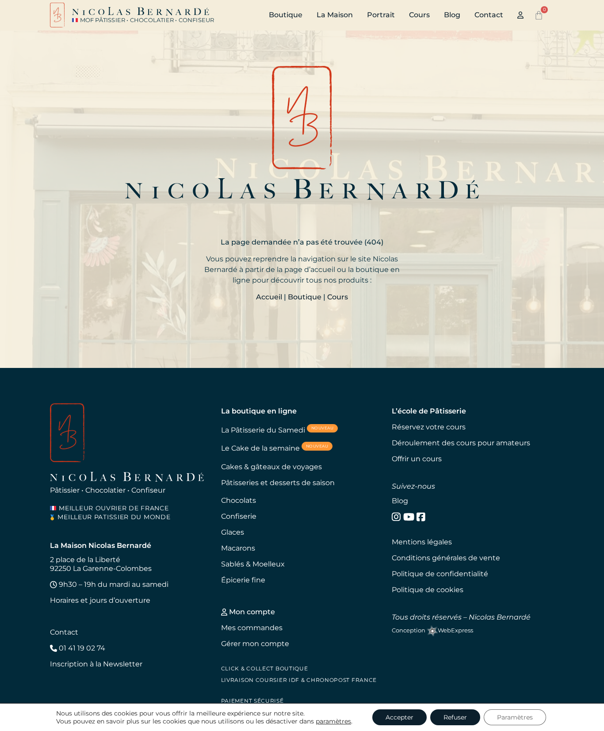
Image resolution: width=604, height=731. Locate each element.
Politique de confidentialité (440, 574)
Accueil (269, 297)
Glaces (232, 532)
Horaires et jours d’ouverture (100, 600)
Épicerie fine (243, 580)
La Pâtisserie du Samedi (277, 429)
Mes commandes (252, 628)
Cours (419, 15)
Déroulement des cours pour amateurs (461, 443)
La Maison (335, 15)
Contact (488, 15)
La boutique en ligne (259, 411)
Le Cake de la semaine (275, 448)
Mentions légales (422, 542)
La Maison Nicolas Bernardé (100, 545)
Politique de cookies (427, 590)
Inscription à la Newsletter (96, 664)
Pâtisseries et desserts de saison (278, 482)
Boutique (285, 15)
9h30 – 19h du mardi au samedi (112, 584)
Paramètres (515, 717)
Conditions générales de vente (446, 558)
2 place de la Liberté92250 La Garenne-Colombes (101, 564)
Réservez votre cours (429, 427)
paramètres (333, 721)
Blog (452, 15)
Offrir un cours (417, 459)
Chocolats (238, 500)
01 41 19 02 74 (81, 648)
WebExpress (455, 630)
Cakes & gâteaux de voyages (271, 467)
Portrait (381, 15)
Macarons (238, 548)
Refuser (455, 717)
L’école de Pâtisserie (429, 411)
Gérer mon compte (255, 643)
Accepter (399, 717)
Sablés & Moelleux (253, 564)
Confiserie (238, 516)
